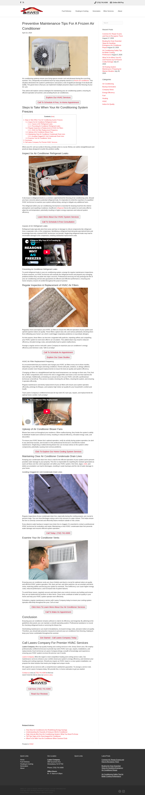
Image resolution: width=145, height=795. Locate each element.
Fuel (104, 95)
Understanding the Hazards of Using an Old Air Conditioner (46, 732)
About (120, 11)
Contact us (26, 673)
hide (52, 116)
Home (22, 760)
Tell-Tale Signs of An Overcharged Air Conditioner (43, 736)
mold (85, 464)
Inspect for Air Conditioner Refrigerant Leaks (41, 122)
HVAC (31, 744)
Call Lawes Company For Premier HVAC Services (40, 142)
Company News (108, 89)
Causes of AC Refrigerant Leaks (40, 124)
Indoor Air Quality (108, 104)
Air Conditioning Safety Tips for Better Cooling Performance (112, 53)
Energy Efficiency (108, 92)
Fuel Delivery (66, 11)
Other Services (108, 11)
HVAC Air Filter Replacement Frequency (43, 130)
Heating (105, 98)
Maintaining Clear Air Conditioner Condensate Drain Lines (45, 134)
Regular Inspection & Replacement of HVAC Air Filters (44, 128)
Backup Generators (109, 87)
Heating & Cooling (81, 11)
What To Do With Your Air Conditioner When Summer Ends (46, 738)
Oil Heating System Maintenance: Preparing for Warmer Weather (111, 69)
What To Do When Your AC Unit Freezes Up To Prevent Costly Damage (112, 60)
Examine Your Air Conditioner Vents (38, 138)
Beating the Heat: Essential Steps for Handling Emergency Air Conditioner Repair (112, 768)
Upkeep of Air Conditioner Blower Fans (39, 132)
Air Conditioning (108, 84)
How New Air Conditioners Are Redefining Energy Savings (46, 730)
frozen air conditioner (81, 80)
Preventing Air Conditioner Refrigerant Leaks (44, 126)
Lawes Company (28, 657)
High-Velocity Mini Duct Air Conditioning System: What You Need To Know (52, 734)
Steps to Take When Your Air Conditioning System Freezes (43, 120)
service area (48, 675)
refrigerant (60, 208)
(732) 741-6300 (40, 673)
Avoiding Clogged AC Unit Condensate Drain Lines (46, 136)
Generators (96, 11)
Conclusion (27, 140)
